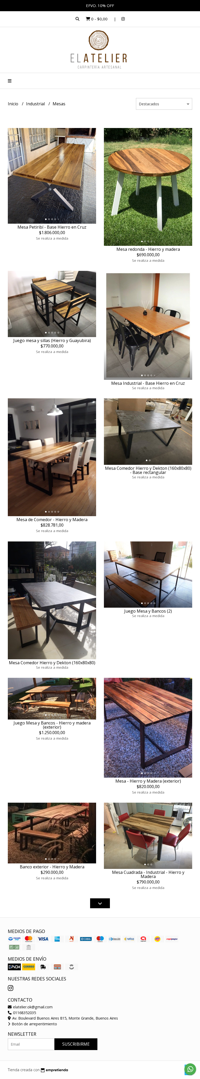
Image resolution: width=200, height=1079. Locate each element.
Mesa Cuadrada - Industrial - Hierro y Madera (148, 874)
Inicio (13, 104)
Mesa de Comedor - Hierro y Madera (52, 519)
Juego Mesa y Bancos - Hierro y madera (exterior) (52, 725)
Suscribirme (76, 1044)
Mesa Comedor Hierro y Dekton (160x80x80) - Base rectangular (148, 470)
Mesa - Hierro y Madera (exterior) (148, 781)
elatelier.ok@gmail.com (32, 1006)
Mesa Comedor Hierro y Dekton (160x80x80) (52, 663)
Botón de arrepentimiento (34, 1023)
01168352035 (24, 1012)
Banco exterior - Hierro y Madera (52, 867)
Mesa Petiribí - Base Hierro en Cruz (51, 227)
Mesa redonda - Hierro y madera (148, 249)
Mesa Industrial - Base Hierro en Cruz (148, 383)
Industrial (36, 104)
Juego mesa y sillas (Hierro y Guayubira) (52, 340)
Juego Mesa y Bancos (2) (148, 611)
